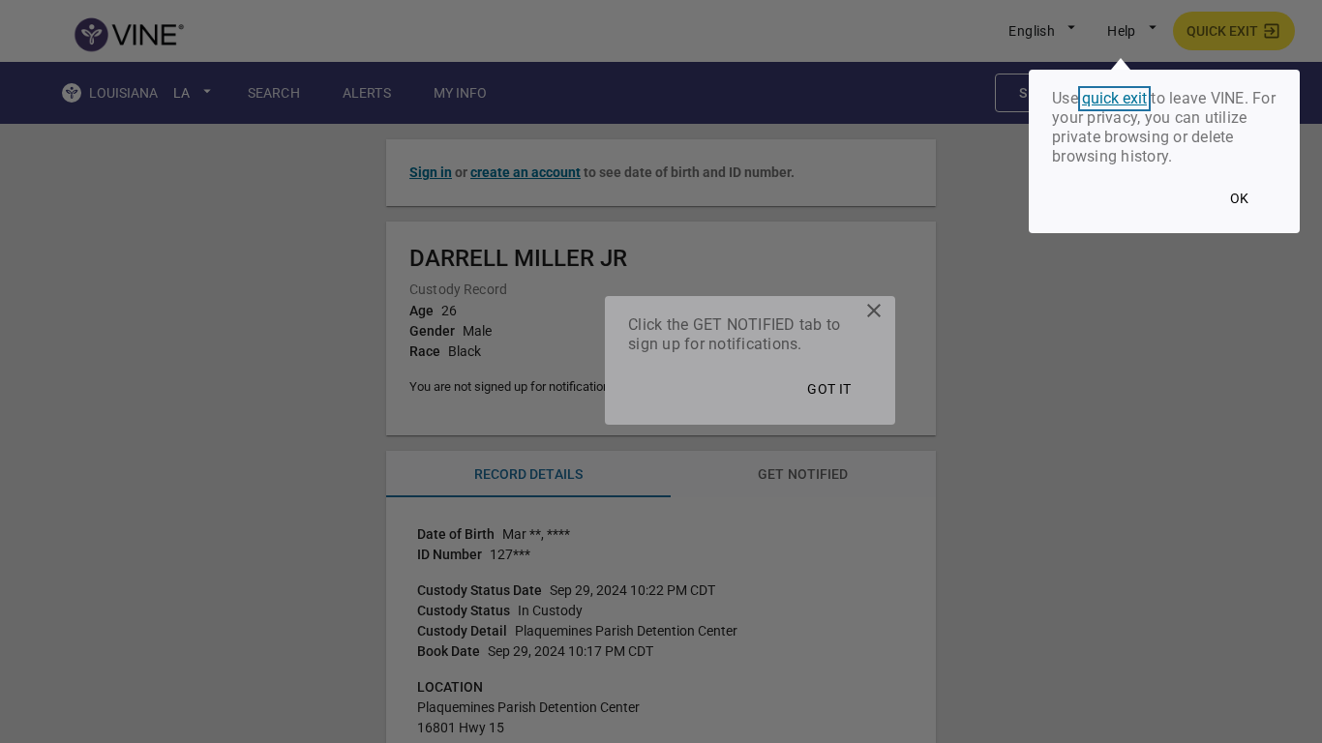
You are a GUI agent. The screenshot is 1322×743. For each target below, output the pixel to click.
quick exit (1114, 98)
